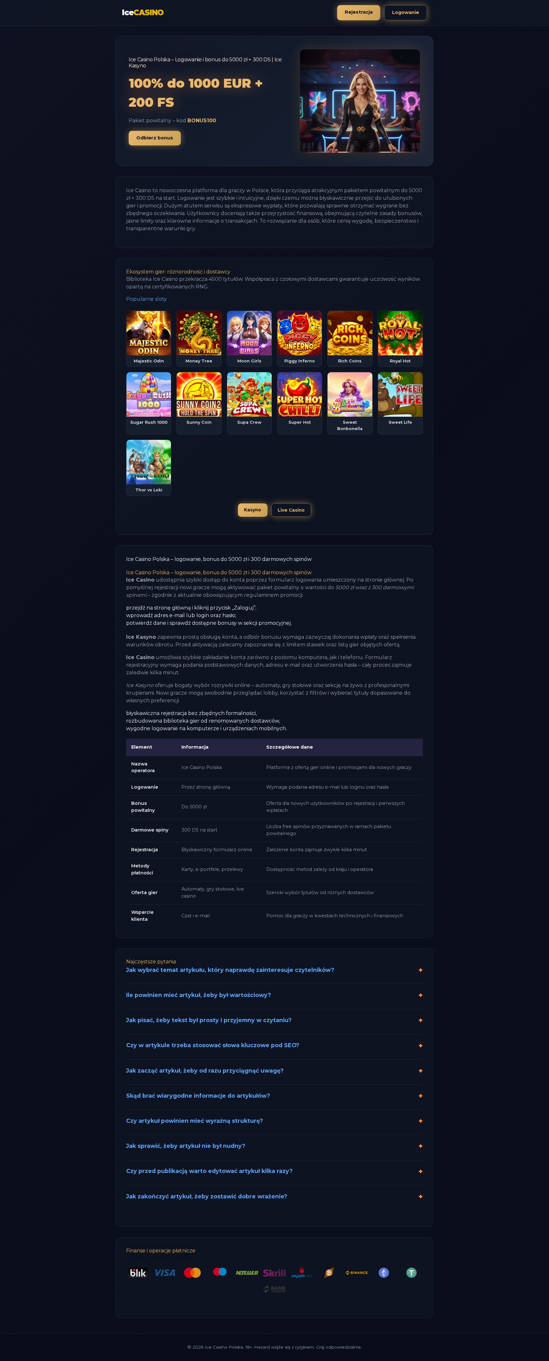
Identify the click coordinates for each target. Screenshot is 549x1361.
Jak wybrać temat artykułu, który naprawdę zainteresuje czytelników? (230, 970)
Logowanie (405, 12)
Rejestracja (359, 12)
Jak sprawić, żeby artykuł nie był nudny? (185, 1145)
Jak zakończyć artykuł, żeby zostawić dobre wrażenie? (206, 1196)
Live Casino (291, 510)
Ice (143, 12)
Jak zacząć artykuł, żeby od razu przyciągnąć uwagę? (205, 1070)
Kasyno (252, 509)
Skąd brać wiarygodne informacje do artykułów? (198, 1095)
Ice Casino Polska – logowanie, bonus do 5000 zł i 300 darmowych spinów (219, 559)
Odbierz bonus (154, 138)
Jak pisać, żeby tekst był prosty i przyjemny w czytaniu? (209, 1020)
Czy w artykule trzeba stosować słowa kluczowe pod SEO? (212, 1045)
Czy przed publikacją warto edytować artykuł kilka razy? (209, 1171)
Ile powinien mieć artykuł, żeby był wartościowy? (198, 995)
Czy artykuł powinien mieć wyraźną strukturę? (194, 1120)
